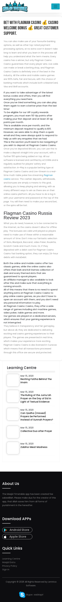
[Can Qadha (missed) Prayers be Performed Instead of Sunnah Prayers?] (13, 414)
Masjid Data (8, 562)
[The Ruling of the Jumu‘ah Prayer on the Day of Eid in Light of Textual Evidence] (13, 396)
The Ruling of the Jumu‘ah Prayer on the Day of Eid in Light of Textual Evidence (35, 398)
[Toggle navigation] (55, 6)
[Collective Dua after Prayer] (13, 432)
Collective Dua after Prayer (36, 431)
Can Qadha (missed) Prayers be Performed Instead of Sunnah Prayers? (36, 416)
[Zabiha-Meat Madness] (13, 448)
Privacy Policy (9, 565)
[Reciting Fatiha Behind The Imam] (13, 380)
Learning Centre (11, 558)
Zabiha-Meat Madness (33, 447)
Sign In (5, 569)
